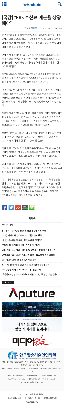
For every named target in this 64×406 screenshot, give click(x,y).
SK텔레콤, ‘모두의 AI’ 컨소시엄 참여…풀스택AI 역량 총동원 (28, 255)
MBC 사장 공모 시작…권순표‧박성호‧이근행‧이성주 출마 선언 (29, 250)
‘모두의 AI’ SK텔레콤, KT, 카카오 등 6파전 (21, 245)
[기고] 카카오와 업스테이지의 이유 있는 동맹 (22, 235)
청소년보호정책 (32, 402)
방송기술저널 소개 (14, 398)
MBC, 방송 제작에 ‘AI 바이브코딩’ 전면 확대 (21, 270)
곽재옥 (34, 28)
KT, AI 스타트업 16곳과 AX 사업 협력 (19, 260)
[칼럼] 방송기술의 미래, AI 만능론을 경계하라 (22, 240)
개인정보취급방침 (50, 398)
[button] (59, 4)
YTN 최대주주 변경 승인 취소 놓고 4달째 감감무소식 (25, 265)
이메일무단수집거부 (32, 398)
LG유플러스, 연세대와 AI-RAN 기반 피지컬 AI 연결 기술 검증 (29, 274)
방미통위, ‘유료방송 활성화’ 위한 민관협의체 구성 (24, 231)
